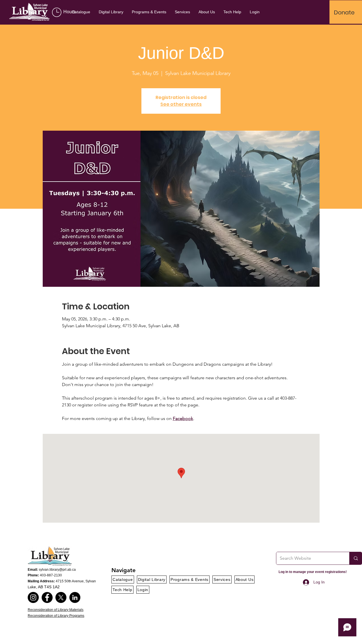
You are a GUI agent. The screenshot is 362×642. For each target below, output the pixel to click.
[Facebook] (47, 597)
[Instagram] (33, 597)
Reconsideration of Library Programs (56, 616)
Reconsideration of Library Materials (55, 610)
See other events (181, 104)
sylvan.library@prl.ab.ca (57, 570)
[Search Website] (355, 558)
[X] (60, 597)
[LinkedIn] (74, 597)
